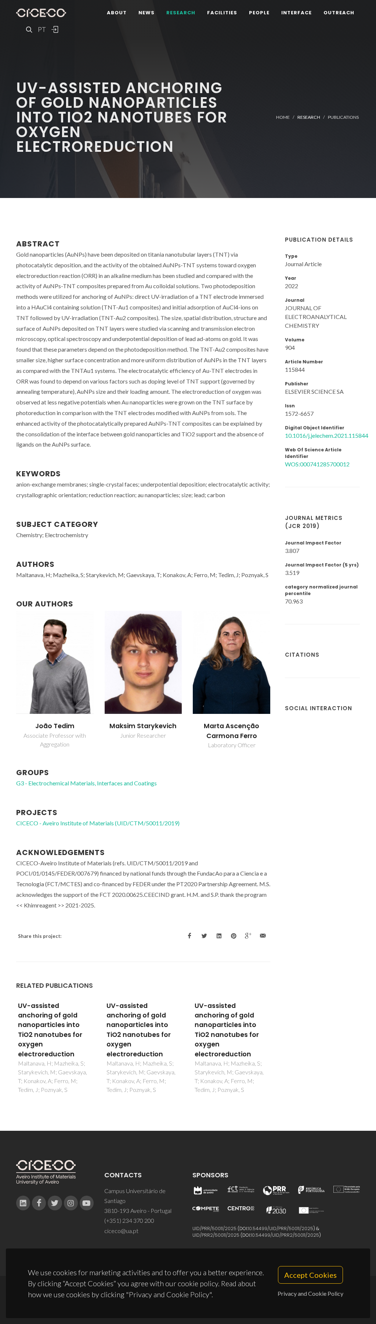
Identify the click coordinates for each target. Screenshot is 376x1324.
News (146, 12)
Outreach (338, 12)
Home (283, 117)
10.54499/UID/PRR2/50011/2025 (285, 1235)
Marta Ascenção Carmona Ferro (231, 731)
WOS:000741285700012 (317, 464)
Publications (343, 117)
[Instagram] (71, 1203)
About (117, 12)
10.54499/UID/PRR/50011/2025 (280, 1228)
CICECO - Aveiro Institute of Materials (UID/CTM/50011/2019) (98, 822)
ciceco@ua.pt (121, 1230)
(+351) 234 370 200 (129, 1220)
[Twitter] (55, 1203)
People (259, 12)
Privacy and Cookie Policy (310, 1293)
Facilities (222, 12)
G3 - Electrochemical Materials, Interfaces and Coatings (86, 783)
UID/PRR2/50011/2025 (215, 1235)
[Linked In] (23, 1203)
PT (41, 29)
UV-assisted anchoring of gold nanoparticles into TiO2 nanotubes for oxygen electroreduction (50, 1030)
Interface (296, 12)
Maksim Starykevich (143, 726)
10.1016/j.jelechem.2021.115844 (326, 435)
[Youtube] (87, 1203)
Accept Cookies (310, 1274)
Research (180, 12)
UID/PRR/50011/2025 (214, 1228)
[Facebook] (39, 1203)
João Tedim (55, 726)
